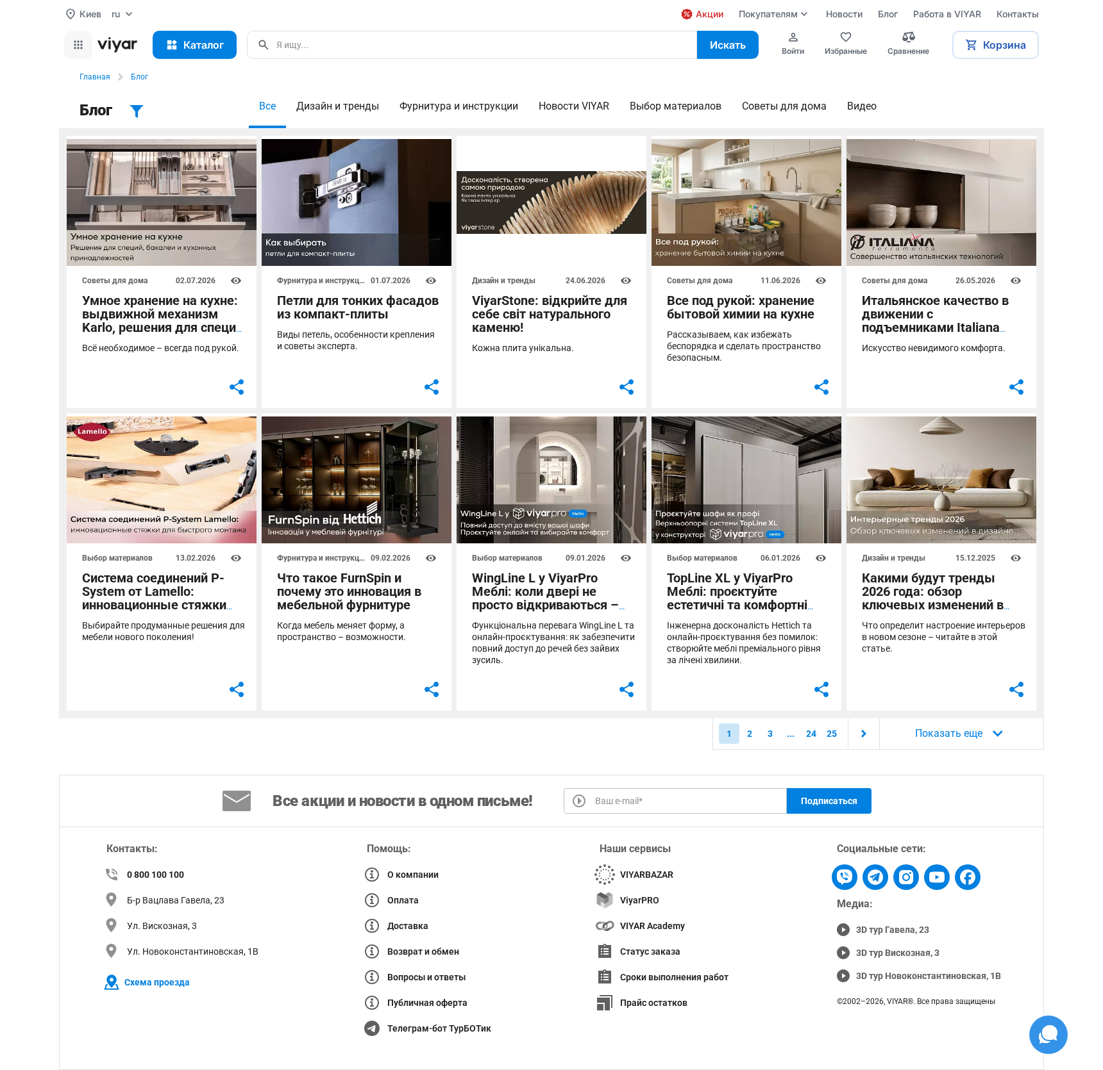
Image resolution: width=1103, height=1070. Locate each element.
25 (832, 733)
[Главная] (117, 45)
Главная (95, 76)
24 (811, 733)
